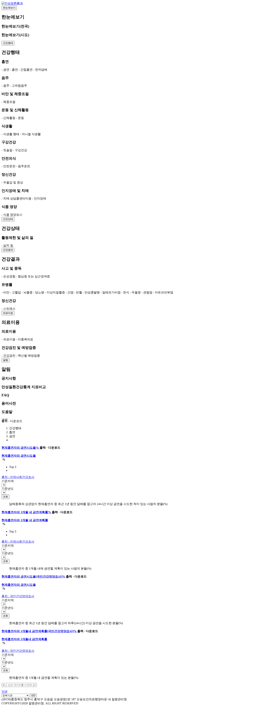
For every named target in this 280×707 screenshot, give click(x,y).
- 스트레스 (8, 308)
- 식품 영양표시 (12, 214)
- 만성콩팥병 (91, 292)
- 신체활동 (8, 118)
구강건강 (9, 142)
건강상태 (8, 219)
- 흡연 (14, 69)
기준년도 (8, 488)
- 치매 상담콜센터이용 (16, 198)
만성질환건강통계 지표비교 (24, 387)
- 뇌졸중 (27, 292)
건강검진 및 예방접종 (19, 348)
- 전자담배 (40, 69)
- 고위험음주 (18, 85)
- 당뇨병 (38, 292)
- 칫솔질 (7, 150)
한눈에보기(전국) (15, 26)
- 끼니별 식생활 (30, 134)
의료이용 (8, 313)
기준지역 (8, 481)
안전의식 (9, 158)
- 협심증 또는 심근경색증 (33, 276)
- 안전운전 (8, 166)
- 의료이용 (8, 339)
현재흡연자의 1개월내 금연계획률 (24, 639)
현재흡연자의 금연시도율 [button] (20, 447)
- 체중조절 (8, 101)
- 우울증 (135, 292)
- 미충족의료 (24, 339)
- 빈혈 (78, 292)
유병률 (7, 285)
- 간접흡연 (26, 69)
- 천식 (125, 292)
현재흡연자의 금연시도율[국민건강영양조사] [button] (33, 576)
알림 (5, 360)
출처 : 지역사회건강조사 (18, 477)
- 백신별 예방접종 (28, 355)
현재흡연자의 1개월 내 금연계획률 (25, 520)
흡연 (5, 62)
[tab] (140, 448)
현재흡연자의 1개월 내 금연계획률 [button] (26, 512)
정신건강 (9, 174)
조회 (5, 496)
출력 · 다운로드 (12, 421)
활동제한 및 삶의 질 (17, 238)
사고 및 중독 (12, 268)
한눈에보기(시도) (15, 35)
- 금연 (5, 69)
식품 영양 (9, 207)
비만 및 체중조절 (15, 94)
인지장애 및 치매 (15, 191)
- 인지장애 (39, 198)
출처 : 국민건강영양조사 (18, 596)
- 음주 (5, 85)
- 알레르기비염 (111, 292)
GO (33, 695)
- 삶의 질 (7, 245)
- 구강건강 (20, 150)
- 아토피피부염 (163, 292)
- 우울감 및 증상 (12, 182)
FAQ (5, 395)
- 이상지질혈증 (55, 292)
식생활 (7, 126)
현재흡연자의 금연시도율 (19, 455)
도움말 (7, 412)
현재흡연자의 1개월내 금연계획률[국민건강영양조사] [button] (39, 631)
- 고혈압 (15, 292)
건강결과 (8, 249)
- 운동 (20, 118)
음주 (5, 78)
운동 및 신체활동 (15, 110)
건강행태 (8, 43)
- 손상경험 (8, 276)
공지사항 (9, 378)
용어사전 (9, 403)
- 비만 (5, 292)
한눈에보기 (9, 7)
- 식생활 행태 (10, 134)
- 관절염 (147, 292)
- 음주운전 (23, 166)
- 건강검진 (8, 355)
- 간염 (70, 292)
